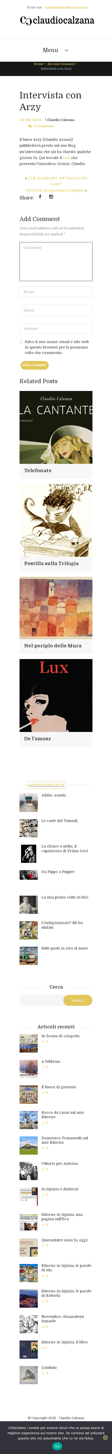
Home (38, 64)
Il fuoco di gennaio (58, 1087)
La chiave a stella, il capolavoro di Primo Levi (64, 848)
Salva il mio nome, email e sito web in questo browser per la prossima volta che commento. (57, 347)
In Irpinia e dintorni (59, 1189)
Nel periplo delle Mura (53, 645)
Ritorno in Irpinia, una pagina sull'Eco (62, 1216)
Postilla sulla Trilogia (51, 563)
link (66, 158)
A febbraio (50, 1061)
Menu (50, 50)
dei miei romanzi (60, 64)
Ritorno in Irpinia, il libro (64, 1342)
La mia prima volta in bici (64, 897)
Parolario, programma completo (54, 190)
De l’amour (37, 738)
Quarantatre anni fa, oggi (64, 1240)
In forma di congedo (60, 1036)
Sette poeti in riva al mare (64, 948)
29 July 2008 (30, 120)
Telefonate (38, 470)
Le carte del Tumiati (59, 821)
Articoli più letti (46, 785)
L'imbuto (49, 1368)
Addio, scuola (53, 795)
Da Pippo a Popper (57, 872)
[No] (105, 1437)
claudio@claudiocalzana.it (66, 7)
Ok (57, 1446)
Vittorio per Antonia (59, 1163)
